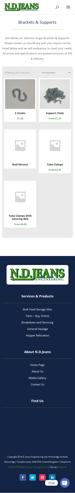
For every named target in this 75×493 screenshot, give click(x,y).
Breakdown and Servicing (37, 322)
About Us (37, 371)
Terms (44, 467)
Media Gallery (37, 378)
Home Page (37, 365)
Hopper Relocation (37, 335)
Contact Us (37, 384)
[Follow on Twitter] (32, 477)
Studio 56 (62, 467)
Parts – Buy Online (37, 316)
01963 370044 (15, 467)
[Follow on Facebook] (23, 477)
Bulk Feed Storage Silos (37, 309)
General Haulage (37, 329)
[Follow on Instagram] (42, 477)
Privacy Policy (32, 467)
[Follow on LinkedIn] (52, 477)
